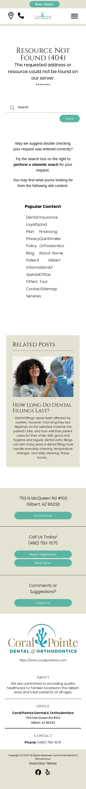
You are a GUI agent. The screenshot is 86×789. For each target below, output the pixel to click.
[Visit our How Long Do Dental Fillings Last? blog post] (43, 398)
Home (57, 253)
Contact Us (43, 603)
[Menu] (74, 16)
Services (33, 296)
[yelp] (48, 774)
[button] (11, 16)
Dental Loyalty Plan (32, 224)
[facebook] (38, 774)
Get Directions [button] (43, 515)
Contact (34, 288)
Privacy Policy (37, 763)
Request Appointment (43, 554)
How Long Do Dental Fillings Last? (42, 408)
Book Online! (44, 4)
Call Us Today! (43, 540)
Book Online (43, 563)
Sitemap (49, 288)
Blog (30, 253)
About (45, 253)
